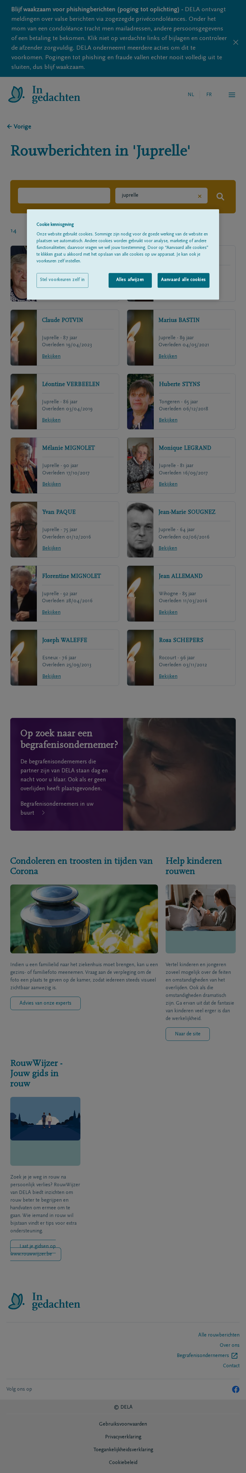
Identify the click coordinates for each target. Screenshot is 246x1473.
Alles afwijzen (130, 280)
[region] (123, 254)
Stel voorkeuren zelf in (62, 280)
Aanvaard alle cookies (183, 280)
